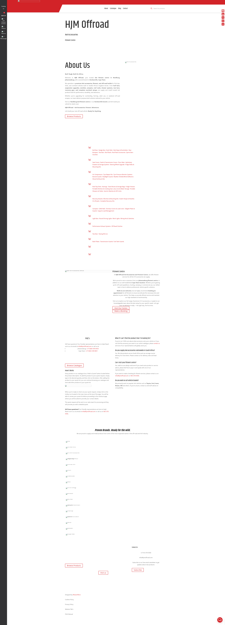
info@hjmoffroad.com (84, 346)
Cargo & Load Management (106, 211)
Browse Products (74, 116)
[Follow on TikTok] (110, 2)
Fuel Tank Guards (119, 241)
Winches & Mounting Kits (111, 199)
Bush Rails (109, 150)
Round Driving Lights (105, 218)
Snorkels (95, 154)
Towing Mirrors (103, 234)
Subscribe (138, 570)
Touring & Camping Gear (100, 183)
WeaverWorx (77, 595)
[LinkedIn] (223, 14)
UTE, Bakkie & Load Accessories (102, 205)
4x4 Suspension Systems (100, 253)
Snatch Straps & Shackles (126, 199)
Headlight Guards (107, 177)
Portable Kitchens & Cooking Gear (102, 189)
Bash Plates (95, 241)
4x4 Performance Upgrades (101, 223)
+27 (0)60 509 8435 (93, 348)
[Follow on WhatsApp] (126, 2)
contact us (157, 343)
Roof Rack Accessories (119, 152)
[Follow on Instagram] (118, 2)
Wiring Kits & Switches (127, 218)
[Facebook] (223, 10)
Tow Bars (101, 152)
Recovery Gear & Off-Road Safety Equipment (107, 195)
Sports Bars (129, 152)
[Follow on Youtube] (114, 2)
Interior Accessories (99, 159)
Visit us (103, 573)
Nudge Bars (102, 150)
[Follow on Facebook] (106, 2)
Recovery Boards (97, 199)
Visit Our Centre (120, 308)
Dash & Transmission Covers (108, 162)
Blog (119, 8)
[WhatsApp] (223, 20)
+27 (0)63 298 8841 (92, 351)
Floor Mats (121, 162)
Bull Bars (95, 150)
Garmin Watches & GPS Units (112, 191)
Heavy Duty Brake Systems (101, 246)
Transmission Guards (106, 241)
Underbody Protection (100, 238)
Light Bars (95, 218)
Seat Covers (95, 162)
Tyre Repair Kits (108, 174)
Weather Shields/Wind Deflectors (124, 177)
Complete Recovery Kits (107, 201)
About (106, 8)
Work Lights (116, 218)
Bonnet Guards (97, 177)
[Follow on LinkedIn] (122, 2)
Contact (125, 8)
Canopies (95, 209)
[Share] (223, 24)
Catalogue (113, 8)
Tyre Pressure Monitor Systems (122, 174)
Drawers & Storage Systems (100, 164)
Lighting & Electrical (99, 215)
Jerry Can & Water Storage (121, 189)
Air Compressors (97, 174)
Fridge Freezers (130, 186)
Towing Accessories (99, 230)
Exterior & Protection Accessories (103, 147)
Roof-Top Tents (96, 186)
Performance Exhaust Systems (101, 226)
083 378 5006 (135, 376)
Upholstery (128, 162)
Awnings (104, 186)
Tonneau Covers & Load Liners (115, 209)
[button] (220, 620)
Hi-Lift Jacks (95, 201)
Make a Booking (120, 311)
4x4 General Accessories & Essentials (104, 171)
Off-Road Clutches (116, 226)
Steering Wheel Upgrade (117, 164)
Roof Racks (108, 152)
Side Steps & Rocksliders (120, 150)
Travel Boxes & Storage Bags (116, 186)
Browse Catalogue (74, 365)
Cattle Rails (102, 209)
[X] (223, 17)
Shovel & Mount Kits (98, 179)
